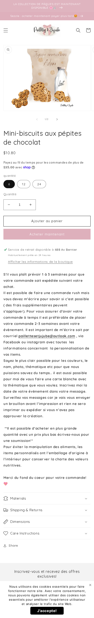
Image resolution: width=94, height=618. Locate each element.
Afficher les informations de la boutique (40, 262)
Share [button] (13, 545)
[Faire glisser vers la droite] (57, 119)
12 (24, 184)
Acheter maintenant (47, 234)
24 (39, 184)
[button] (6, 30)
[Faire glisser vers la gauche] (37, 119)
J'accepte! (47, 610)
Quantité (9, 194)
